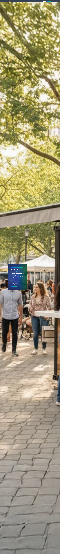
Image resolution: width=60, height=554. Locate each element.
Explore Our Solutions (14, 286)
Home (21, 1)
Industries (31, 1)
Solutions (27, 1)
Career (35, 1)
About (24, 1)
